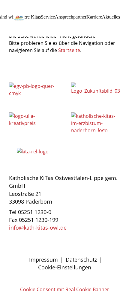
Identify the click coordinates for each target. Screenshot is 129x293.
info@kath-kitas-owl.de (38, 227)
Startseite (69, 50)
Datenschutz (81, 259)
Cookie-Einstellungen (64, 267)
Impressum (43, 259)
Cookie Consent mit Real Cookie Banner (64, 289)
